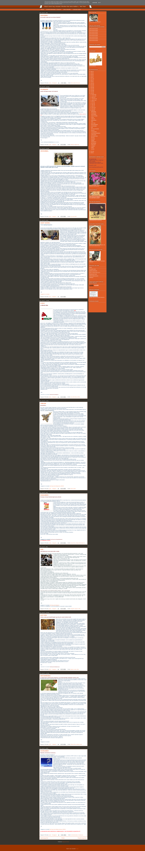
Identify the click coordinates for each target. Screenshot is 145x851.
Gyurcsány (72, 216)
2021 (91, 78)
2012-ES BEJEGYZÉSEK (93, 33)
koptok (75, 669)
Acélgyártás (72, 608)
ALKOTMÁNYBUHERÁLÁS (95, 133)
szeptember (93, 98)
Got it (99, 2)
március (92, 107)
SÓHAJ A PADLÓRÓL (67, 9)
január (92, 110)
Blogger (77, 848)
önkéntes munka (79, 744)
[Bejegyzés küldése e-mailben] (58, 144)
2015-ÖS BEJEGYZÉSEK (93, 38)
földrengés (72, 144)
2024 (91, 74)
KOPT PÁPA (43, 615)
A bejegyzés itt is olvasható (44, 294)
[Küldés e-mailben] (61, 83)
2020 (91, 80)
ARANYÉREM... (44, 15)
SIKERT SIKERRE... (45, 223)
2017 (91, 84)
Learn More (94, 2)
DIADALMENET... (44, 495)
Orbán (79, 608)
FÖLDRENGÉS (44, 89)
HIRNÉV (92, 147)
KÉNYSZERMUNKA (45, 675)
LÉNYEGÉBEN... (44, 151)
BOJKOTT (93, 130)
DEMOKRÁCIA (93, 141)
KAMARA (92, 140)
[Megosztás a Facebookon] (64, 83)
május (92, 104)
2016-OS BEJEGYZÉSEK (93, 40)
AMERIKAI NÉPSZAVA (93, 270)
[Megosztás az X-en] (63, 83)
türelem (74, 488)
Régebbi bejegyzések (82, 838)
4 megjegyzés (54, 296)
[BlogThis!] (62, 83)
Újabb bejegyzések (44, 838)
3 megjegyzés (54, 144)
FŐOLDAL (42, 9)
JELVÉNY (92, 149)
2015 (91, 87)
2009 (91, 152)
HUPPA (90, 267)
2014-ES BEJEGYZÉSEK (93, 37)
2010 (91, 151)
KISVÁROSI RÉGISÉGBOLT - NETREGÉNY (53, 9)
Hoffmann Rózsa (73, 744)
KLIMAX (42, 303)
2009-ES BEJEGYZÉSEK (93, 28)
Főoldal (62, 838)
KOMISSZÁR (93, 144)
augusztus (93, 100)
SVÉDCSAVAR (93, 134)
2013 (91, 90)
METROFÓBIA (93, 143)
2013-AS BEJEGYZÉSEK (93, 35)
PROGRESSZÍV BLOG (93, 274)
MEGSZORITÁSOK (94, 136)
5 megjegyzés (54, 216)
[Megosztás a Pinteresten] (65, 83)
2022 (91, 77)
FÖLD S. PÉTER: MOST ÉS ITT (94, 272)
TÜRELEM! (43, 403)
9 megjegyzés (54, 669)
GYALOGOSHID (94, 131)
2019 (91, 81)
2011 (91, 93)
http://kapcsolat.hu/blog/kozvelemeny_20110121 (58, 829)
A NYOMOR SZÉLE (92, 269)
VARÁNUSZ (91, 277)
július (92, 101)
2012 (91, 91)
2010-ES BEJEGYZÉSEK (93, 30)
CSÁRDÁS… (93, 146)
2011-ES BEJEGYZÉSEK (93, 32)
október (92, 97)
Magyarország (76, 144)
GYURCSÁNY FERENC (77, 9)
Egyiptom (76, 608)
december (93, 94)
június (92, 103)
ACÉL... (42, 549)
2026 (91, 71)
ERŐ (92, 127)
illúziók (72, 488)
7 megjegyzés (54, 488)
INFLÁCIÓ (93, 137)
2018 (91, 83)
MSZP (75, 216)
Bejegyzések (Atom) (65, 841)
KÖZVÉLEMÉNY (44, 751)
